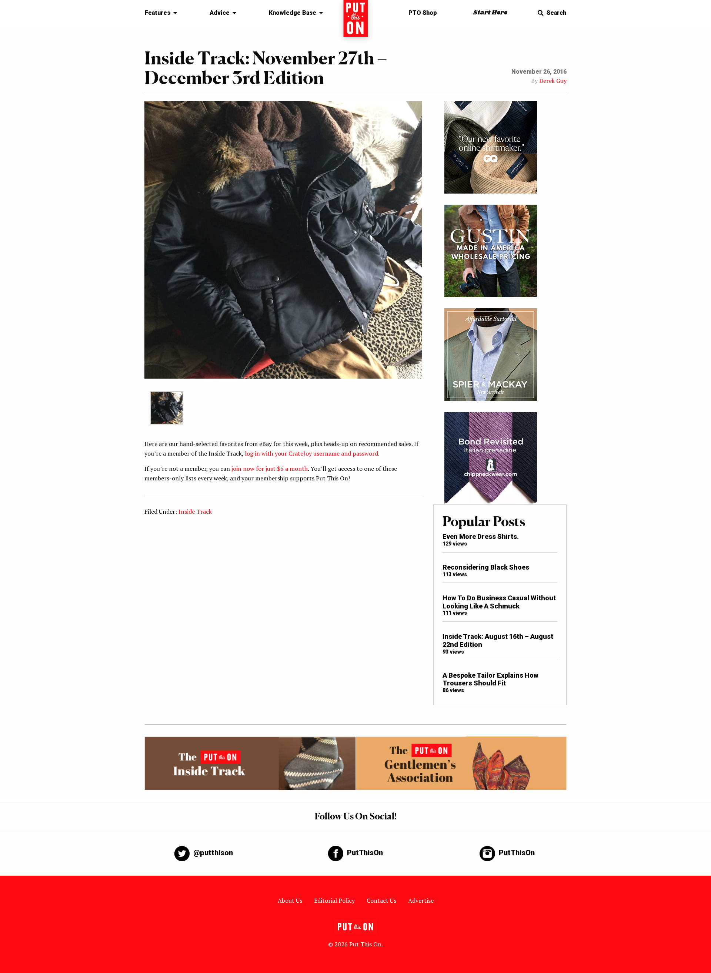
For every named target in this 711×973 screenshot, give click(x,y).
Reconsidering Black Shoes (486, 567)
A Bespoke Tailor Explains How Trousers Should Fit (490, 679)
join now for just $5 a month (269, 468)
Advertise (421, 900)
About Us (290, 900)
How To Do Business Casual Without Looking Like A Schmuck (499, 602)
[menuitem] (159, 13)
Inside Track (195, 511)
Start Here (490, 13)
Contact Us (381, 900)
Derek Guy (553, 81)
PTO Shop (422, 12)
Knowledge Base (292, 12)
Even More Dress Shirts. (481, 536)
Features (157, 12)
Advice (220, 12)
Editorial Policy (334, 900)
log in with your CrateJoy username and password (311, 453)
